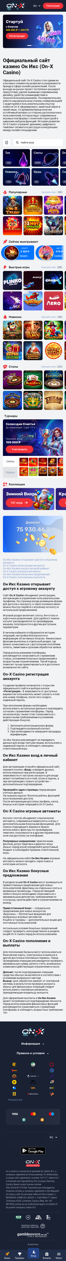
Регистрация (53, 6)
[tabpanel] (33, 31)
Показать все (15, 1100)
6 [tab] (38, 45)
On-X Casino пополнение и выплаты (24, 577)
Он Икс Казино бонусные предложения (26, 574)
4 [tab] (35, 45)
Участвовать (19, 449)
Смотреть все (51, 192)
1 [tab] (29, 45)
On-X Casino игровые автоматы (22, 571)
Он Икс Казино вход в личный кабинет (26, 568)
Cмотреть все (51, 267)
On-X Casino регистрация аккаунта (24, 565)
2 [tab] (32, 45)
